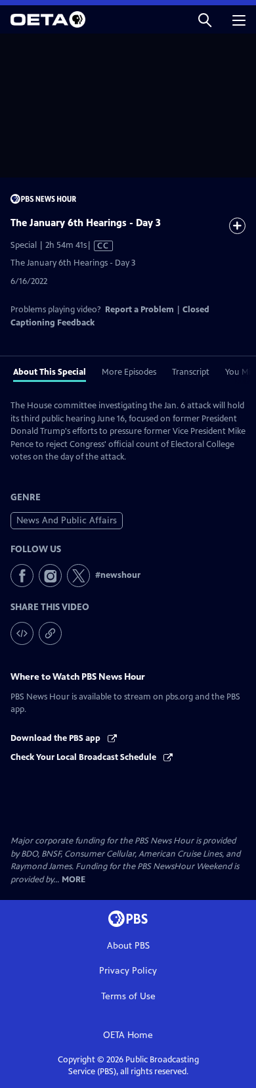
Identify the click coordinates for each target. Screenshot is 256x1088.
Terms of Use (128, 996)
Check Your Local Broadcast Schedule (84, 757)
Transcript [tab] (190, 372)
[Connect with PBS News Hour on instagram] (50, 575)
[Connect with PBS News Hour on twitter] (78, 575)
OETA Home (128, 1035)
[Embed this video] (22, 633)
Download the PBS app (56, 738)
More (73, 880)
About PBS (128, 945)
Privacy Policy (128, 970)
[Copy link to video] (50, 633)
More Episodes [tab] (129, 372)
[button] (205, 19)
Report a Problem (139, 309)
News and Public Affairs (66, 520)
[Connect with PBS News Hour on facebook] (22, 575)
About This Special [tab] (49, 372)
